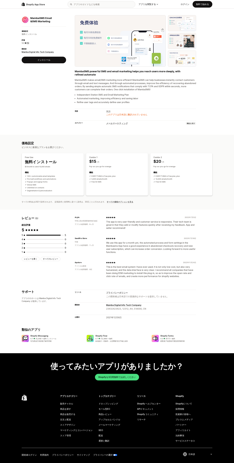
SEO (101, 430)
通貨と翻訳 (104, 440)
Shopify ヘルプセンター (149, 403)
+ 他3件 (182, 58)
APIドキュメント (145, 409)
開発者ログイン (29, 455)
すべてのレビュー (50, 259)
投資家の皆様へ (183, 414)
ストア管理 (65, 435)
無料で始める (202, 4)
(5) (28, 43)
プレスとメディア (184, 419)
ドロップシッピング (108, 403)
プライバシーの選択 (103, 455)
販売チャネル (66, 403)
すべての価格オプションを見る (120, 202)
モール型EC (104, 409)
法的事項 (180, 435)
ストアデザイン (67, 424)
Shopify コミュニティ (147, 414)
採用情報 (180, 409)
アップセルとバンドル (109, 419)
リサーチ (141, 419)
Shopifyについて (184, 403)
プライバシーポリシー (117, 292)
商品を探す (65, 409)
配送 (101, 435)
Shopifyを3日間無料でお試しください (117, 377)
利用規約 (44, 455)
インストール (43, 60)
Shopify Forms (167, 336)
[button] (52, 338)
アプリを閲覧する (147, 4)
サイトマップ (83, 455)
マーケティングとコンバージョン (76, 430)
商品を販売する (67, 414)
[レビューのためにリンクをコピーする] (81, 217)
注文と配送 (65, 419)
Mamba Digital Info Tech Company (38, 52)
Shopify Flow (101, 336)
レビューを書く (30, 259)
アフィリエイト (183, 430)
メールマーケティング (117, 123)
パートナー (181, 424)
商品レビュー (105, 414)
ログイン (185, 4)
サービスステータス (185, 440)
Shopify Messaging (39, 336)
